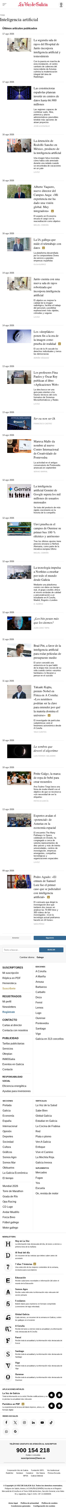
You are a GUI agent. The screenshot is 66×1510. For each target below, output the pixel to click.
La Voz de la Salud (46, 1105)
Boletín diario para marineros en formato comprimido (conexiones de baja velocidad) (35, 1304)
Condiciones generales (20, 1506)
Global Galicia (44, 1115)
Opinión (7, 1131)
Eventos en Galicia (13, 1064)
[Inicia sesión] (60, 4)
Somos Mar (9, 1162)
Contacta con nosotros (15, 1030)
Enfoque (40, 1146)
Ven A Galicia (43, 1141)
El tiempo (8, 1178)
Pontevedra (42, 1023)
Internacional (10, 1126)
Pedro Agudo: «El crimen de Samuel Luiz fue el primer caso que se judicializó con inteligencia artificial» (47, 887)
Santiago (41, 1028)
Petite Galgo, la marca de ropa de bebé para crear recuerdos (47, 777)
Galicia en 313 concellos (50, 1038)
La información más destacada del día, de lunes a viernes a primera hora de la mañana (38, 1244)
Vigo (38, 1033)
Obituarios (8, 1167)
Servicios (7, 1048)
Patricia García (41, 801)
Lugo (38, 1012)
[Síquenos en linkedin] (33, 1423)
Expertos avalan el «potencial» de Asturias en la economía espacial (45, 821)
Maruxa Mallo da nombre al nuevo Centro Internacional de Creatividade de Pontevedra (46, 449)
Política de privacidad (30, 1503)
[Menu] (4, 4)
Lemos (39, 1007)
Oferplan (7, 1053)
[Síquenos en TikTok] (51, 1423)
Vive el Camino (44, 1152)
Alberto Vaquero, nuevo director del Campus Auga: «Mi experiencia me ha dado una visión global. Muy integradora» (46, 199)
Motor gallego (10, 1227)
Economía (8, 1115)
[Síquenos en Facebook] (6, 1423)
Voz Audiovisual (53, 1470)
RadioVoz (9, 1473)
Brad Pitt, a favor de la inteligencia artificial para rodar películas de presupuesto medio (47, 651)
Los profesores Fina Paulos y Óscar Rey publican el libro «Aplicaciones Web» (46, 378)
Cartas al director (12, 1025)
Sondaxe (19, 1473)
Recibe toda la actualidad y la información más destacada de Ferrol (38, 1340)
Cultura (7, 1146)
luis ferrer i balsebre (45, 756)
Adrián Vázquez (41, 358)
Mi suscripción (10, 972)
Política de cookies (50, 1503)
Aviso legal (13, 1503)
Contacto (7, 1069)
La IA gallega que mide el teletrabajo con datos (47, 244)
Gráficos (7, 1152)
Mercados (41, 1172)
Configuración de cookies (44, 1506)
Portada (7, 1105)
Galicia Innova (44, 1162)
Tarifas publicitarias (13, 1043)
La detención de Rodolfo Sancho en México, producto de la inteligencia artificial (47, 147)
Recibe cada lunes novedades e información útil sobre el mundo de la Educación (37, 1280)
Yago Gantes (40, 732)
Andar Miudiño (11, 1212)
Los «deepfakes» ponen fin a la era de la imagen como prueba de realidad (46, 338)
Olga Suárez (40, 264)
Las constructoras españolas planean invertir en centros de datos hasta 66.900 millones (46, 96)
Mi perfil (6, 1001)
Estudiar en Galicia (46, 1121)
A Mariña (41, 976)
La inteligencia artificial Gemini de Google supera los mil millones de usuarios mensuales (47, 494)
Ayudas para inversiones (16, 1091)
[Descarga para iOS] (51, 1395)
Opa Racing (9, 1201)
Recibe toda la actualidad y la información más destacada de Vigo (38, 1365)
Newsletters (9, 1006)
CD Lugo (8, 1206)
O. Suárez (38, 604)
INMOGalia (8, 1059)
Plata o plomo (43, 1136)
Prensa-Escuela (54, 1473)
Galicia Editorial (37, 1476)
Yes (38, 1182)
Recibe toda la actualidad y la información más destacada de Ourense (38, 1377)
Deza (39, 997)
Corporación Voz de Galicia (17, 1470)
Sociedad (8, 1141)
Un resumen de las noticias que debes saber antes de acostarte (36, 1255)
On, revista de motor (47, 1193)
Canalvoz (29, 1473)
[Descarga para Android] (59, 1395)
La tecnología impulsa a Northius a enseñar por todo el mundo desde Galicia (47, 573)
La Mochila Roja (45, 1157)
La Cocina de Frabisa (48, 1126)
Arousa (40, 981)
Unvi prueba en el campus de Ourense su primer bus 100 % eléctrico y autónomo (47, 530)
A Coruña (41, 971)
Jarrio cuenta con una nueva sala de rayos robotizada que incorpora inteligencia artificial (47, 287)
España (7, 1121)
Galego (40, 957)
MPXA (25, 1476)
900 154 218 (33, 1450)
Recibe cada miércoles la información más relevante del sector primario (36, 1292)
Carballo (40, 992)
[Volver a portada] (33, 4)
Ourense (40, 1018)
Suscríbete (9, 988)
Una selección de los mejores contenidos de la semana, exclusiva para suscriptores (36, 1267)
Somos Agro (9, 1157)
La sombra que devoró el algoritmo (46, 748)
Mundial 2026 (10, 1186)
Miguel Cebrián (41, 225)
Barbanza (41, 986)
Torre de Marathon (13, 1191)
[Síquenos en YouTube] (42, 1423)
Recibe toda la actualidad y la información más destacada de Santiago (38, 1354)
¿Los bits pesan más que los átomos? (46, 620)
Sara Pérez (39, 924)
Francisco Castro (43, 424)
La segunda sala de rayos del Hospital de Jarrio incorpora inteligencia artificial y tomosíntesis (47, 48)
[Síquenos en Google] (15, 1432)
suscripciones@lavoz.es (33, 1458)
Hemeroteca (9, 983)
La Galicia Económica (15, 1172)
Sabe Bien (42, 1110)
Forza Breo (9, 1217)
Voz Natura (40, 1473)
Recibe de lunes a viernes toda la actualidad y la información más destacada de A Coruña (38, 1329)
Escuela (40, 1188)
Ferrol (39, 1002)
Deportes (8, 1136)
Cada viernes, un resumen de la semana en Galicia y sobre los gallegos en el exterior (38, 1317)
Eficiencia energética (14, 1085)
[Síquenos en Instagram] (24, 1423)
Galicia (7, 1110)
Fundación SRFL (37, 1470)
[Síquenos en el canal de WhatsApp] (6, 1432)
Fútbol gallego (11, 1222)
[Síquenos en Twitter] (15, 1423)
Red (38, 1131)
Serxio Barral (41, 472)
